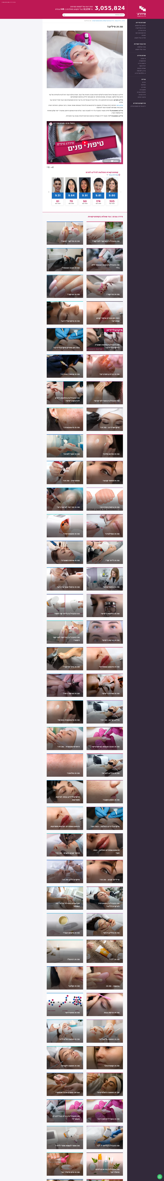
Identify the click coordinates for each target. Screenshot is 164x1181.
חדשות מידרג (142, 63)
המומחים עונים (141, 92)
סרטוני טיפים (142, 97)
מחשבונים (143, 90)
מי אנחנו (143, 58)
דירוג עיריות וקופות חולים (138, 106)
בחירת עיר (113, 175)
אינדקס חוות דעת (141, 33)
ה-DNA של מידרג (140, 73)
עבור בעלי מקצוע (140, 49)
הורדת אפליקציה (141, 28)
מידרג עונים (142, 95)
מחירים (143, 87)
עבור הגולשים (142, 47)
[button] (49, 192)
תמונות (144, 35)
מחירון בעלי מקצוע (140, 38)
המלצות (143, 85)
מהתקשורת (142, 61)
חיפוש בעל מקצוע (140, 25)
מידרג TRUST (141, 71)
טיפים (144, 82)
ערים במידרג (142, 30)
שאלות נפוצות (141, 68)
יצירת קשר (142, 66)
